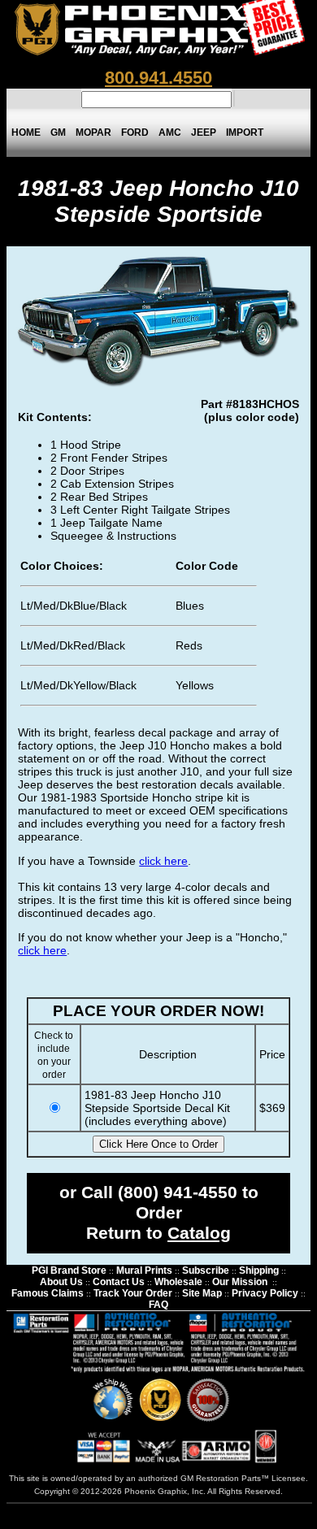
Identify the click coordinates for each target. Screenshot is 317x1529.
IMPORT (244, 132)
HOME (26, 132)
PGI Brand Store (69, 1270)
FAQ (158, 1304)
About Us (61, 1282)
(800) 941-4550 (177, 1192)
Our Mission (239, 1282)
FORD (135, 132)
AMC (170, 132)
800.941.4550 (158, 77)
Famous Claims (47, 1293)
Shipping (259, 1270)
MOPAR (93, 132)
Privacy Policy (265, 1293)
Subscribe (205, 1270)
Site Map (202, 1293)
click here (163, 860)
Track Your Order (132, 1293)
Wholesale (178, 1282)
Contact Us (119, 1282)
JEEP (203, 132)
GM (58, 132)
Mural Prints (144, 1270)
